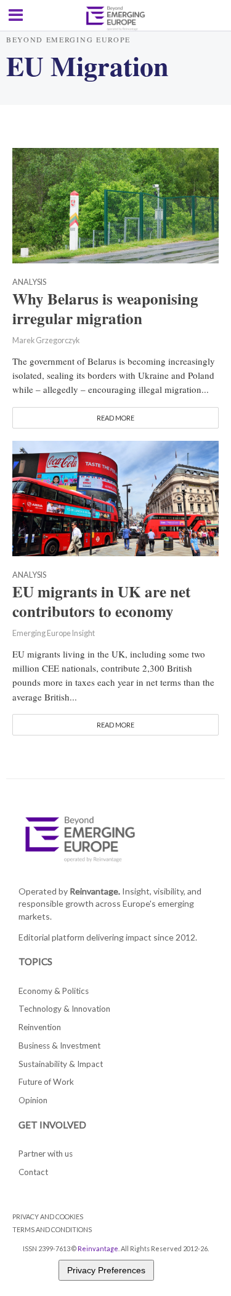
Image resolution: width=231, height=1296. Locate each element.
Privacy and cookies (47, 1216)
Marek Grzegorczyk (45, 340)
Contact (33, 1172)
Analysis (29, 283)
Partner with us (45, 1153)
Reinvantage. (95, 891)
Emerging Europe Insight (53, 633)
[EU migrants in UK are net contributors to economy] (115, 497)
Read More (115, 418)
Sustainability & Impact (60, 1064)
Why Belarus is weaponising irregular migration (105, 308)
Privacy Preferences (106, 1270)
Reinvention (39, 1027)
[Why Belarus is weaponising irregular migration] (115, 204)
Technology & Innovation (64, 1009)
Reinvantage (98, 1248)
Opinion (32, 1100)
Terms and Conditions (52, 1229)
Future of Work (46, 1082)
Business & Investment (59, 1045)
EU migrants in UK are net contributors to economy (101, 601)
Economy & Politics (53, 991)
